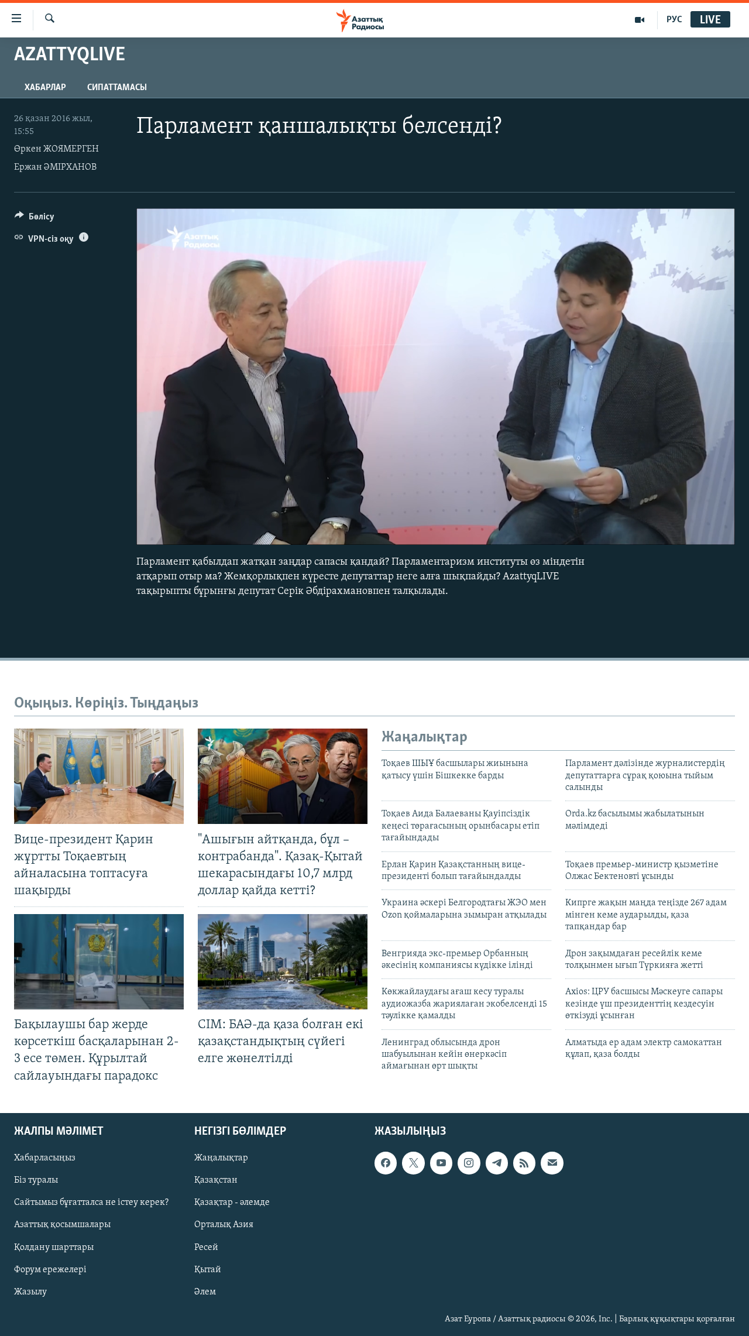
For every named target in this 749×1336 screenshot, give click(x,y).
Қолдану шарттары (54, 1247)
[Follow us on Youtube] (441, 1163)
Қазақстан (216, 1180)
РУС (674, 20)
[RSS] (524, 1163)
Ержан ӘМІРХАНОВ (55, 167)
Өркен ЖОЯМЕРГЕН (56, 149)
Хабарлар (45, 87)
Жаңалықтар (221, 1158)
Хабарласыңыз (44, 1158)
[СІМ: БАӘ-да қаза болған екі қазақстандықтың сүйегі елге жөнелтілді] (282, 961)
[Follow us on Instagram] (469, 1163)
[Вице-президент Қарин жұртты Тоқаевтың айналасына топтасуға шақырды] (99, 776)
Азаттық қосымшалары (62, 1224)
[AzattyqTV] (640, 20)
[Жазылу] (552, 1163)
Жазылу (30, 1291)
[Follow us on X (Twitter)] (413, 1163)
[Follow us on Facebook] (385, 1163)
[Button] (34, 219)
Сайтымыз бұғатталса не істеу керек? (91, 1202)
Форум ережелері (50, 1269)
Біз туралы (36, 1180)
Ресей (206, 1247)
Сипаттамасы (117, 87)
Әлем (205, 1291)
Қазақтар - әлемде (232, 1202)
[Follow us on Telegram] (497, 1163)
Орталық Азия (223, 1224)
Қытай (207, 1269)
